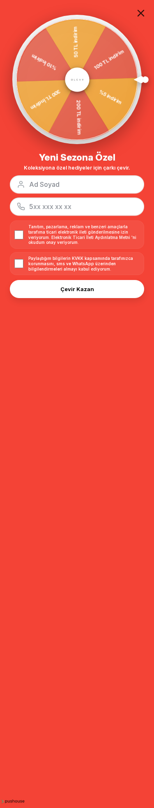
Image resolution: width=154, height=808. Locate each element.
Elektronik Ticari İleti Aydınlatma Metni (90, 236)
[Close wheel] (141, 13)
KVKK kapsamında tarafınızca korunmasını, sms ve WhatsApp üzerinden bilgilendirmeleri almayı (80, 263)
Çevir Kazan (77, 289)
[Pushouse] (12, 801)
